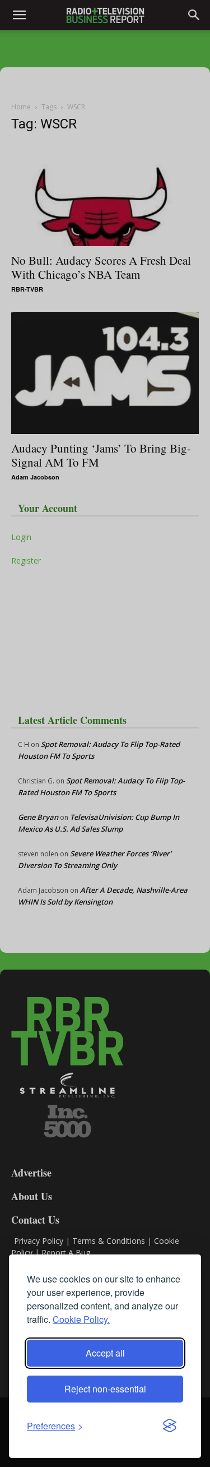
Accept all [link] (105, 1352)
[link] (55, 1425)
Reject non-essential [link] (105, 1388)
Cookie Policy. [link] (81, 1319)
